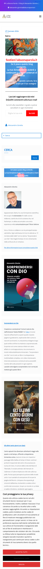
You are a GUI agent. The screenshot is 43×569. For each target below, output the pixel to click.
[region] (21, 530)
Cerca (8, 150)
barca (7, 135)
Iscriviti (32, 113)
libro (27, 332)
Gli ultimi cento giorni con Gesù (14, 445)
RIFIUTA (21, 564)
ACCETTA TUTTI (21, 552)
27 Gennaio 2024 (12, 31)
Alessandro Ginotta (15, 125)
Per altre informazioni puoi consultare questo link (21, 248)
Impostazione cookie (21, 558)
